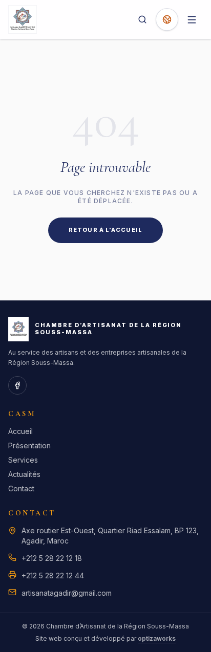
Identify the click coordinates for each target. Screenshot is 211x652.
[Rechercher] (142, 19)
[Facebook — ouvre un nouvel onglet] (17, 385)
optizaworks (157, 638)
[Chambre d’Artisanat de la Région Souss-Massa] (22, 19)
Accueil (20, 431)
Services (23, 459)
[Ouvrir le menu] (191, 19)
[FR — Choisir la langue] (167, 19)
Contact (21, 488)
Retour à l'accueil (105, 229)
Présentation (29, 445)
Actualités (24, 474)
